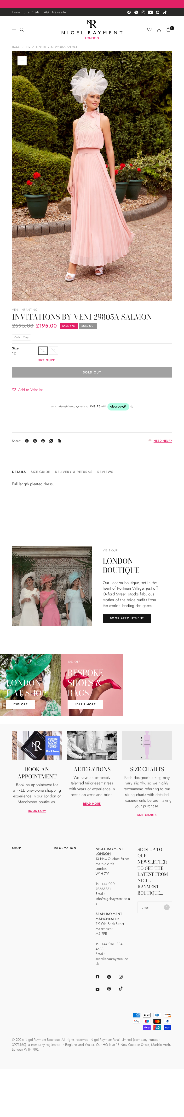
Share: (16, 440)
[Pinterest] (157, 12)
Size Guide (40, 472)
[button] (27, 390)
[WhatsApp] (52, 441)
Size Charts (31, 12)
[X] (36, 441)
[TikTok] (164, 12)
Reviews (105, 472)
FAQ (46, 12)
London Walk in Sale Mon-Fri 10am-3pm (92, 4)
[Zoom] (22, 60)
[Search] (22, 29)
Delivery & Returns (73, 472)
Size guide (46, 360)
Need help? (163, 441)
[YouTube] (150, 12)
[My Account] (159, 29)
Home (16, 12)
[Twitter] (136, 12)
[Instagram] (143, 12)
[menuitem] (16, 12)
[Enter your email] (167, 907)
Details (19, 472)
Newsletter (59, 12)
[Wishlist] (149, 29)
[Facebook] (128, 12)
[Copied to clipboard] (60, 441)
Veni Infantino (25, 310)
